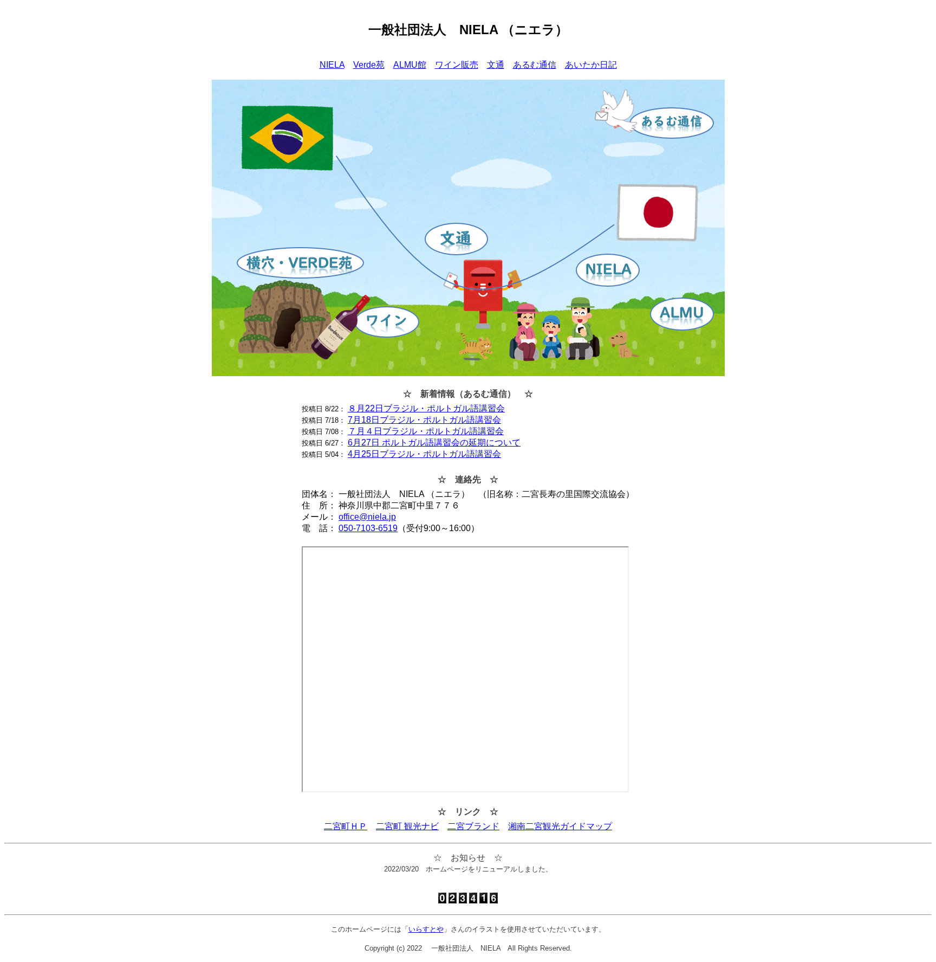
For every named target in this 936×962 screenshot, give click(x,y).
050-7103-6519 (368, 528)
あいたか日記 (591, 64)
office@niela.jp (367, 516)
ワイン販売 (456, 64)
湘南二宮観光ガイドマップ (560, 826)
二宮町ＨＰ (345, 826)
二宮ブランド (473, 826)
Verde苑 (369, 64)
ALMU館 (409, 64)
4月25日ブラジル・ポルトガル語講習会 (424, 454)
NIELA (332, 64)
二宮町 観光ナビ (407, 826)
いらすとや (426, 929)
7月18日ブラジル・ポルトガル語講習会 (424, 419)
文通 (495, 64)
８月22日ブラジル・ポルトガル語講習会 (426, 408)
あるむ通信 (534, 64)
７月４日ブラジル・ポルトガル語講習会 (426, 431)
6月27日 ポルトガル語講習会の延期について (434, 442)
